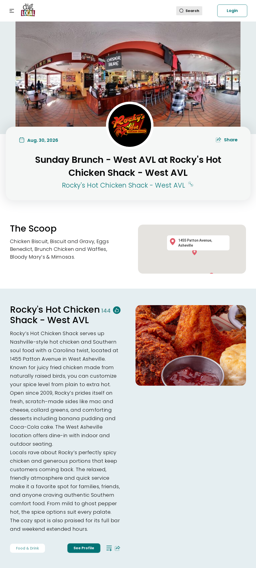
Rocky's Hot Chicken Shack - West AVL (123, 185)
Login (232, 11)
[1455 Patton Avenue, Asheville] (196, 252)
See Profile (84, 547)
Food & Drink (27, 548)
